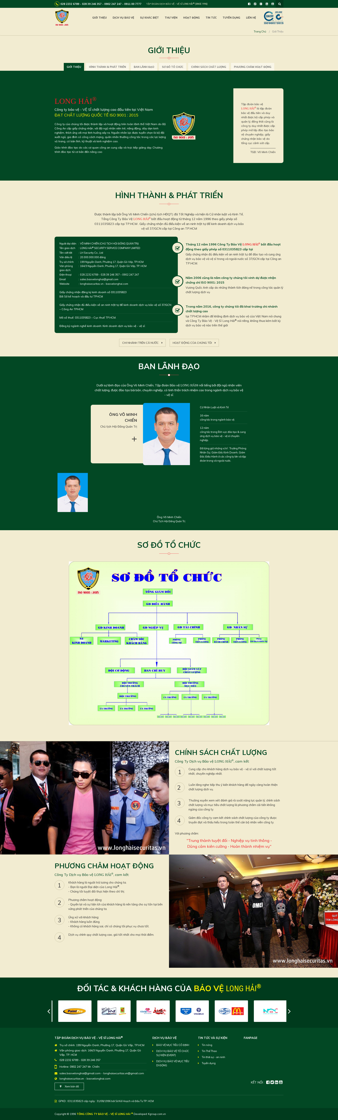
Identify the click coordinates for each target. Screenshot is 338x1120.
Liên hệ (251, 17)
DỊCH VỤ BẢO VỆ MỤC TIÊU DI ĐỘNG (172, 1063)
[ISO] (273, 17)
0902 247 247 (78, 1066)
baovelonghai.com (99, 1078)
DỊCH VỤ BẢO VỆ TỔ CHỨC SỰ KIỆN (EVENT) (172, 1053)
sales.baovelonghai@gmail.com (80, 1073)
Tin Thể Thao (209, 1051)
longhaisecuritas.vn (71, 1078)
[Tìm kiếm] (279, 4)
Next (289, 1011)
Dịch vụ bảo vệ (123, 17)
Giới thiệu (99, 17)
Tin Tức (211, 17)
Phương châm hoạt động (252, 66)
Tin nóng (207, 1045)
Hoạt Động (191, 17)
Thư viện (171, 17)
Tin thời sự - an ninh (213, 1057)
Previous (49, 1011)
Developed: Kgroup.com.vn (150, 1114)
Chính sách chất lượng (208, 66)
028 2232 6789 (68, 1060)
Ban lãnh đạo (144, 66)
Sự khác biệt (149, 17)
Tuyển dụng (231, 17)
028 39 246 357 (91, 1060)
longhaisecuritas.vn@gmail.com (123, 1073)
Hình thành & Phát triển (107, 66)
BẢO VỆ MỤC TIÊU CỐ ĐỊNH (172, 1045)
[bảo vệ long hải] (62, 17)
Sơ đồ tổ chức (172, 66)
